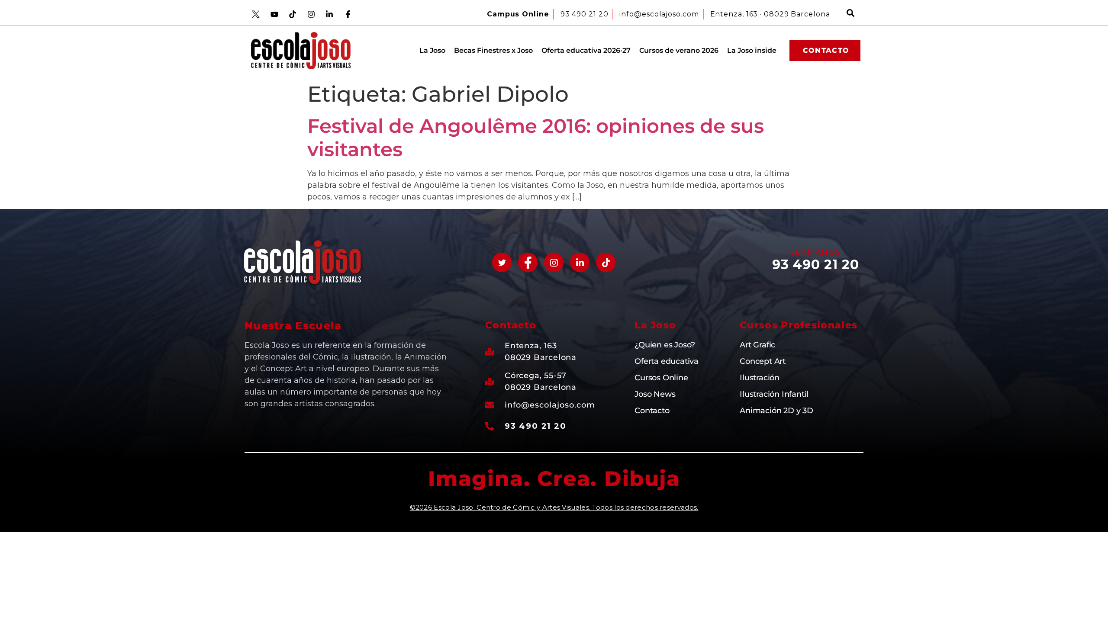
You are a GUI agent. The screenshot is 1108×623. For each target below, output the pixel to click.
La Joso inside (751, 50)
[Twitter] (502, 262)
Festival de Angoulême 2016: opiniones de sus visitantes (535, 137)
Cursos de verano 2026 (678, 50)
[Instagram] (554, 262)
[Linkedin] (579, 262)
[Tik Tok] (605, 262)
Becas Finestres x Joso (493, 50)
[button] (850, 14)
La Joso (432, 50)
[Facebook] (528, 262)
